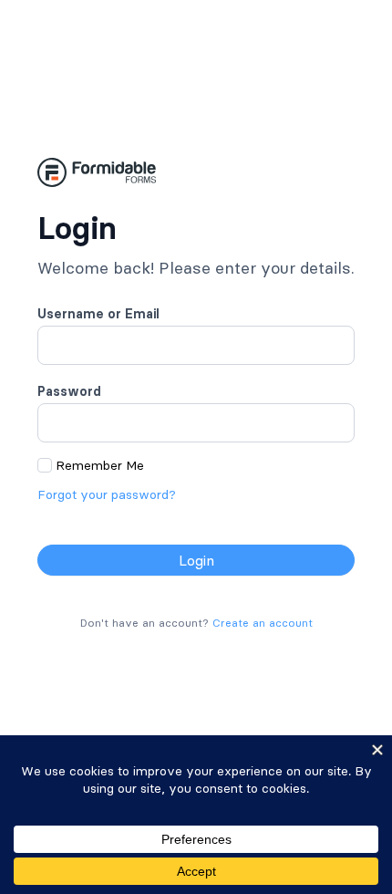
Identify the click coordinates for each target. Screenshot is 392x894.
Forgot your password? (106, 494)
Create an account (262, 622)
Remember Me (100, 465)
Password (69, 391)
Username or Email (98, 314)
